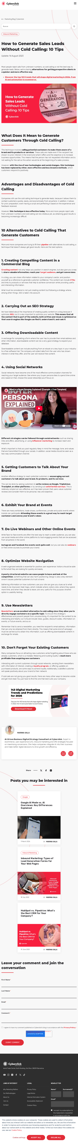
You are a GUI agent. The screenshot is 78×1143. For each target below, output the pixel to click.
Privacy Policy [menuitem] (31, 1089)
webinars (71, 545)
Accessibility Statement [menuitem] (35, 1101)
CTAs (72, 280)
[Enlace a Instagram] (8, 1075)
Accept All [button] (36, 1138)
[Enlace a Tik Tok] (24, 1075)
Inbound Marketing (10, 34)
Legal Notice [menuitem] (31, 1093)
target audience (47, 272)
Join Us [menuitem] (5, 1101)
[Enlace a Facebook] (16, 1075)
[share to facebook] (46, 770)
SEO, (12, 314)
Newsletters (7, 611)
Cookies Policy (31, 1105)
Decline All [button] (56, 1138)
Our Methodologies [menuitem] (9, 1093)
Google (25, 797)
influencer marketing (42, 441)
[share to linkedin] (51, 770)
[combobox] (36, 26)
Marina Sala (51, 842)
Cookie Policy (17, 1130)
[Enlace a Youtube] (4, 1075)
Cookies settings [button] (19, 1138)
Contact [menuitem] (5, 1105)
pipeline (44, 244)
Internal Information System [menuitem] (36, 1097)
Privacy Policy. (70, 1027)
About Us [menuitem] (6, 1097)
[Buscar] (74, 26)
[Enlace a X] (20, 1075)
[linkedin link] (63, 753)
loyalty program (41, 666)
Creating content (9, 270)
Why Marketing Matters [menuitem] (10, 1089)
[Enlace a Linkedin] (12, 1075)
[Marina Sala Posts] (70, 753)
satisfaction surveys (56, 487)
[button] (75, 3)
